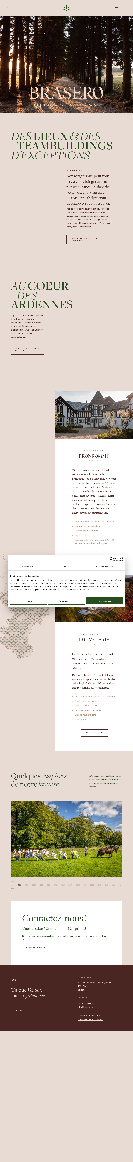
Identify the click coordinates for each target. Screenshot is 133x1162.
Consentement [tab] (27, 567)
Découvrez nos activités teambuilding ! (84, 240)
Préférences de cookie (90, 1019)
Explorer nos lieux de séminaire (27, 350)
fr (7, 8)
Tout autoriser (104, 601)
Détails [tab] (66, 567)
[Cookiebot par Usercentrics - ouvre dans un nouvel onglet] (111, 559)
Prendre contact (35, 947)
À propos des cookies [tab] (105, 567)
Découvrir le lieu (94, 733)
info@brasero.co (86, 1007)
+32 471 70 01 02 (86, 1003)
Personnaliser (65, 601)
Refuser (28, 601)
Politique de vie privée (90, 1015)
